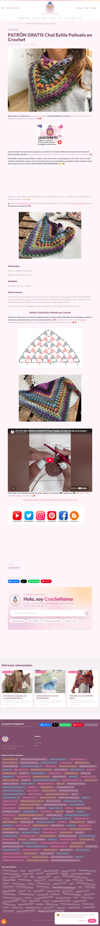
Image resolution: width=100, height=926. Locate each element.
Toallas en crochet (50, 850)
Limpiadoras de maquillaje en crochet (31, 815)
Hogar (71, 884)
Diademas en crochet (47, 797)
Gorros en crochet (76, 804)
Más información (79, 917)
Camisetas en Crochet (41, 776)
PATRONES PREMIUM (10, 832)
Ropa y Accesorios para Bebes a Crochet (54, 843)
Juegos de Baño (46, 811)
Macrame (6, 818)
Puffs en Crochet (8, 839)
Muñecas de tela (57, 825)
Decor (74, 794)
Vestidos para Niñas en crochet (61, 857)
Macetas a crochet (88, 907)
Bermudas (7, 769)
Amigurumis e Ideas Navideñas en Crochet (74, 877)
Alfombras (90, 880)
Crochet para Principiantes (11, 901)
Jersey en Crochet (29, 811)
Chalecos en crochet (10, 783)
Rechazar (82, 921)
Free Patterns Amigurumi (63, 887)
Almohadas (64, 873)
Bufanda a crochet (38, 773)
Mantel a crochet (27, 822)
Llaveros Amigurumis (54, 815)
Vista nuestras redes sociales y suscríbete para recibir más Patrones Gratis (50, 500)
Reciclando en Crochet (10, 843)
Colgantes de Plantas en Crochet (12, 898)
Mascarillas (62, 822)
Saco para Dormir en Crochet (12, 846)
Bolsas (45, 18)
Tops (80, 18)
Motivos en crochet (22, 825)
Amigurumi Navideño (10, 766)
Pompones (79, 832)
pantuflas (35, 829)
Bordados (24, 773)
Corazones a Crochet (42, 886)
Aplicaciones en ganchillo (25, 904)
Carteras (25, 780)
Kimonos (69, 811)
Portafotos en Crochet (47, 836)
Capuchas (73, 776)
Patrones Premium (13, 8)
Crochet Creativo (33, 790)
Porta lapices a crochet (28, 836)
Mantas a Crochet (9, 891)
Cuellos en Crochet (35, 794)
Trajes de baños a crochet (11, 853)
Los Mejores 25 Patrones (10, 870)
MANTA (24, 901)
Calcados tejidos (71, 773)
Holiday (69, 808)
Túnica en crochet (47, 853)
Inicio (3, 8)
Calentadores (8, 776)
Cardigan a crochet (88, 776)
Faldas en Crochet (42, 895)
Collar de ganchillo (47, 787)
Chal (59, 18)
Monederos (7, 825)
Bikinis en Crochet (21, 769)
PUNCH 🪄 (22, 839)
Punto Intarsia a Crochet (68, 839)
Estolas (85, 797)
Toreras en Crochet (82, 850)
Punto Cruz (52, 839)
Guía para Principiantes (55, 880)
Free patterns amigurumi (72, 801)
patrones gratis (78, 203)
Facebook (15, 581)
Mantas (73, 18)
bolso (80, 887)
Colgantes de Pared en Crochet (43, 897)
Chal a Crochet (18, 24)
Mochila (91, 822)
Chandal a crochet (27, 783)
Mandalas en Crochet (21, 818)
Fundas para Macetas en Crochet (55, 804)
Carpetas (53, 18)
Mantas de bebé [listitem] (33, 621)
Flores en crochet (53, 801)
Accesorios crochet (10, 759)
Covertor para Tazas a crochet (13, 790)
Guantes (22, 871)
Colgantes (32, 787)
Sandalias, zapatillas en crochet (36, 846)
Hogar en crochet (55, 808)
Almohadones (65, 762)
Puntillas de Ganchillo (37, 839)
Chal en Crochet (14, 568)
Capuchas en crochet (43, 877)
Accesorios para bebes (58, 759)
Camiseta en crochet (53, 891)
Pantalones (23, 829)
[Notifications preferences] (3, 921)
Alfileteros (31, 884)
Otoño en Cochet (84, 825)
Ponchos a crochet (10, 836)
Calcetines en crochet (59, 883)
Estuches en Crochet (10, 801)
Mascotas (28, 898)
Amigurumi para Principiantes (31, 766)
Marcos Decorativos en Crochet (85, 883)
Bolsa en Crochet (9, 773)
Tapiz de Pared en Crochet (31, 850)
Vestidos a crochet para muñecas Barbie (16, 857)
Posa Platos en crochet (67, 836)
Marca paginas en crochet (45, 822)
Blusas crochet (60, 769)
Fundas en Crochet (9, 804)
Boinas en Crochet (76, 769)
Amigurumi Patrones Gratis (51, 911)
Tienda (86, 8)
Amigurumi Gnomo (81, 762)
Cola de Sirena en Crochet (76, 783)
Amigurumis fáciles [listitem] (18, 621)
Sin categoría (91, 846)
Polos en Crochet (65, 832)
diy (29, 891)
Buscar (37, 745)
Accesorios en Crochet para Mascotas (33, 759)
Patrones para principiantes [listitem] (52, 621)
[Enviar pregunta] (86, 613)
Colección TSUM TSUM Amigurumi (13, 787)
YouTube (83, 320)
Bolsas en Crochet (9, 880)
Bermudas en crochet (43, 883)
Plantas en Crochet (49, 832)
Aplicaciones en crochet (68, 766)
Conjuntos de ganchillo (65, 787)
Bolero (76, 897)
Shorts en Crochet (76, 846)
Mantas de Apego (81, 818)
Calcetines (85, 773)
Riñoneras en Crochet (29, 843)
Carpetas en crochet (10, 780)
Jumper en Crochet (86, 898)
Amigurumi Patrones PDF (51, 871)
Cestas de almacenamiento (71, 780)
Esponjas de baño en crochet (87, 870)
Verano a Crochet (63, 853)
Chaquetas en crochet (45, 783)
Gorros (66, 18)
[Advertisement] (50, 544)
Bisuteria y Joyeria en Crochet (41, 769)
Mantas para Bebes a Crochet (61, 901)
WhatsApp (35, 581)
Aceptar (92, 921)
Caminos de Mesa (23, 776)
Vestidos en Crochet (40, 857)
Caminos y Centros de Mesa (25, 887)
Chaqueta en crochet (9, 904)
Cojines (60, 783)
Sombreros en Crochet (11, 850)
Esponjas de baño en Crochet (68, 797)
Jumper (59, 811)
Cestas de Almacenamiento (11, 874)
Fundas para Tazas (87, 904)
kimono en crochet (15, 876)
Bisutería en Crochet (35, 870)
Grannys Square (39, 891)
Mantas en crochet (10, 822)
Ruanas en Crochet (78, 843)
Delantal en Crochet (29, 797)
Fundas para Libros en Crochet (30, 804)
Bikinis (32, 877)
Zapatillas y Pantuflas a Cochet (13, 860)
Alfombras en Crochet (48, 762)
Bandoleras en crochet (87, 766)
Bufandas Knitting (55, 773)
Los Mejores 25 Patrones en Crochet (76, 815)
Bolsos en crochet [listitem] (71, 621)
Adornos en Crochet (10, 762)
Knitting (80, 811)
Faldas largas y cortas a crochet (32, 801)
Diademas (6, 883)
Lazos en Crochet (9, 815)
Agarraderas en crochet (29, 762)
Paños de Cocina (9, 829)
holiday (68, 880)
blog (25, 877)
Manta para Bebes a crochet (61, 818)
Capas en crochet (59, 776)
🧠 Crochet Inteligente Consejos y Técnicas (65, 860)
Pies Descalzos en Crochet (30, 832)
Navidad (70, 825)
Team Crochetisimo (23, 203)
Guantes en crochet (26, 808)
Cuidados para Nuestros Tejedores (57, 794)
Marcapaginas (55, 894)
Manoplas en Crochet (40, 818)
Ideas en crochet (82, 808)
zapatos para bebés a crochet (37, 860)
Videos (79, 857)
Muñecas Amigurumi (40, 825)
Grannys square (9, 808)
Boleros (90, 769)
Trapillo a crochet (30, 853)
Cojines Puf (22, 891)
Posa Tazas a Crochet (87, 836)
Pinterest (47, 581)
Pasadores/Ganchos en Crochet (80, 829)
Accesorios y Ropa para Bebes (25, 910)
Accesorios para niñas (77, 759)
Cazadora (56, 877)
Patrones (79, 8)
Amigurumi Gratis (23, 18)
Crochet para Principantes (68, 790)
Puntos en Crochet (86, 839)
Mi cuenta (38, 743)
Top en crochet (66, 850)
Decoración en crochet (11, 797)
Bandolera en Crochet (82, 891)
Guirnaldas (41, 808)
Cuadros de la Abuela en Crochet (14, 794)
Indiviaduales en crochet (11, 811)
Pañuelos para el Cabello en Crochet (54, 829)
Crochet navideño (49, 790)
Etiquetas (93, 8)
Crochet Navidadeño (25, 880)
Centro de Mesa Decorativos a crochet (45, 780)
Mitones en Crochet (77, 822)
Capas (5, 877)
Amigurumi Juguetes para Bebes (81, 874)
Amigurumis (36, 18)
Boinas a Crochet (67, 891)
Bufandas (40, 904)
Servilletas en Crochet (58, 846)
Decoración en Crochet (63, 898)
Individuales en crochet (68, 870)
